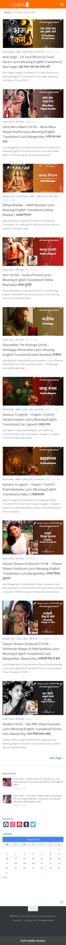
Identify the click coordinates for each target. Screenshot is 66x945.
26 (24, 868)
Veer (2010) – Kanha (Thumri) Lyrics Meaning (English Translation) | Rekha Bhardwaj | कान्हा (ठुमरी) (28, 280)
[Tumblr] (26, 824)
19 (24, 863)
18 (15, 863)
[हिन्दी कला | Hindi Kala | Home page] (26, 4)
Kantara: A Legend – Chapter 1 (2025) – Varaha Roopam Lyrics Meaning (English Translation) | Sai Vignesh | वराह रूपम (30, 419)
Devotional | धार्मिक (11, 52)
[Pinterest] (19, 824)
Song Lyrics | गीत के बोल (32, 52)
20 (33, 863)
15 (50, 858)
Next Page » (56, 758)
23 (59, 863)
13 (33, 858)
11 (15, 858)
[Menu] (62, 4)
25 (15, 868)
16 (59, 858)
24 (7, 868)
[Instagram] (12, 824)
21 (41, 863)
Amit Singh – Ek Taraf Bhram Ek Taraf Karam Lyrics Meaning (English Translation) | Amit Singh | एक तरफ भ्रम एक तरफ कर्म (32, 62)
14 (41, 858)
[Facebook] (6, 824)
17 (7, 863)
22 (50, 863)
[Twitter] (33, 824)
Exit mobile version (33, 940)
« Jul (5, 877)
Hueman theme (47, 920)
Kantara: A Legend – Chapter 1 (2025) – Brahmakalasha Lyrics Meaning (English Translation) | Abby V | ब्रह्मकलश (30, 489)
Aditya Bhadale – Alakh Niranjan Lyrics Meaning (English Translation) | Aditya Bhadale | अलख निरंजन (28, 210)
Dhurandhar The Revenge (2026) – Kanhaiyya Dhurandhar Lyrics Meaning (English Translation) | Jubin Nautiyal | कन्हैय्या (32, 350)
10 (7, 858)
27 (33, 868)
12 (24, 858)
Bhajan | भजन (9, 196)
